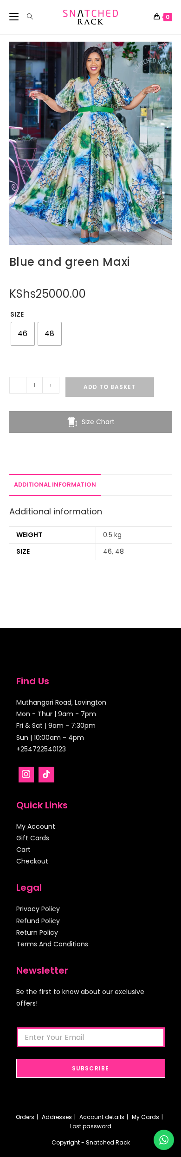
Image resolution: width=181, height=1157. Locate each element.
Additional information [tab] (55, 484)
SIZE (17, 314)
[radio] (22, 333)
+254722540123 (41, 749)
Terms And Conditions (52, 944)
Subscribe (91, 1068)
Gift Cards (32, 838)
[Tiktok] (46, 774)
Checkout (32, 861)
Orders (25, 1117)
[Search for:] (26, 17)
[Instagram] (26, 774)
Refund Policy (38, 921)
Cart (23, 849)
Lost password (90, 1126)
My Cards (145, 1117)
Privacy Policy (38, 908)
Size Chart (98, 421)
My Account (35, 826)
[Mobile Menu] (14, 17)
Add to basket (110, 387)
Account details (101, 1117)
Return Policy (37, 932)
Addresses (57, 1117)
